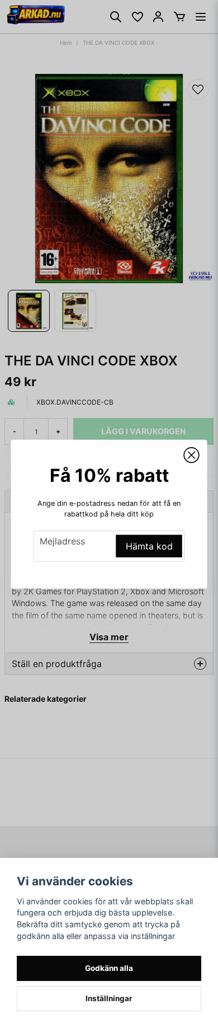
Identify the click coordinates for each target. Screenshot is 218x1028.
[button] (192, 455)
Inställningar (109, 998)
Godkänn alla (109, 968)
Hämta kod (149, 546)
